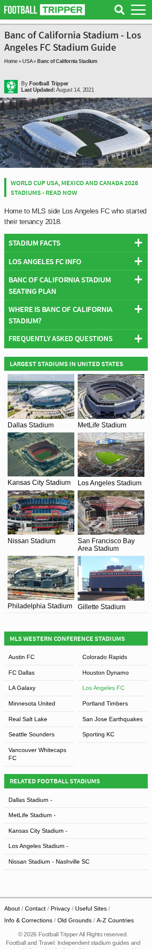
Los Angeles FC (103, 687)
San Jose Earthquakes (112, 719)
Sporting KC (98, 734)
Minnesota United (31, 703)
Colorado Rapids (104, 657)
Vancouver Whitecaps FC (37, 754)
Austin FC (21, 657)
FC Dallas (21, 672)
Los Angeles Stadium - (38, 845)
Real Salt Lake (27, 719)
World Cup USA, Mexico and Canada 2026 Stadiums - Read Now (74, 187)
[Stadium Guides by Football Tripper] (44, 9)
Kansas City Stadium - (38, 830)
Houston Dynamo (105, 672)
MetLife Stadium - (32, 815)
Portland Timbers (105, 703)
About (12, 908)
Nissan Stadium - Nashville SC (49, 861)
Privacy (60, 908)
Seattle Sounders (31, 734)
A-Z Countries (115, 920)
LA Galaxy (21, 687)
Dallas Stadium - (30, 799)
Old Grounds (74, 920)
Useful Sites (91, 908)
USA (27, 61)
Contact (35, 908)
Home (11, 61)
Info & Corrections (28, 920)
